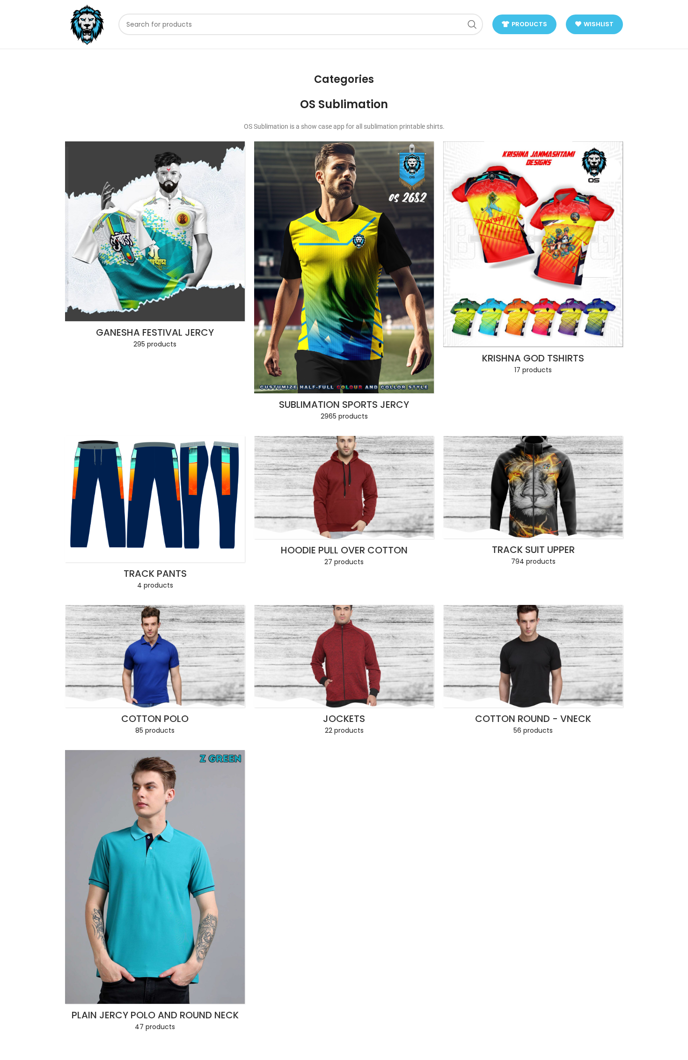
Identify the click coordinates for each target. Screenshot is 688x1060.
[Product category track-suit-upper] (533, 504)
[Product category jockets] (344, 673)
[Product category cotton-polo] (155, 673)
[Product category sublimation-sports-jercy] (344, 284)
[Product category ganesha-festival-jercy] (155, 247)
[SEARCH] (472, 24)
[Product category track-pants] (155, 516)
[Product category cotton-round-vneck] (533, 673)
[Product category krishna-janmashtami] (533, 260)
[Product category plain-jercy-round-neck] (155, 893)
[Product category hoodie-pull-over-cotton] (344, 504)
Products (529, 24)
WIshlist (599, 24)
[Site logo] (87, 24)
